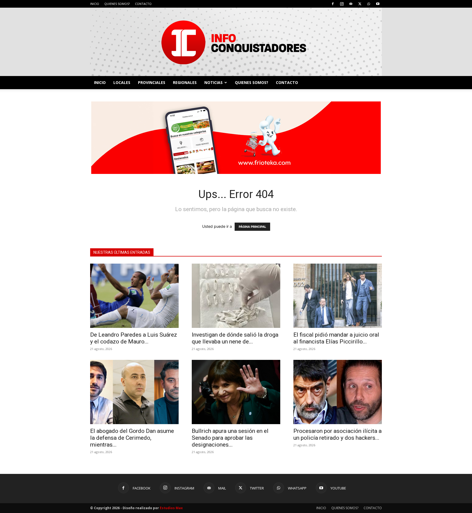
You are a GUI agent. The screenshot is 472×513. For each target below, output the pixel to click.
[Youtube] (378, 4)
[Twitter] (360, 4)
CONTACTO (143, 4)
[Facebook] (333, 4)
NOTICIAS (213, 82)
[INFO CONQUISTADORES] (236, 42)
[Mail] (351, 4)
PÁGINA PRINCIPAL (252, 227)
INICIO (94, 4)
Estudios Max (171, 508)
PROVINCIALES (151, 82)
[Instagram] (342, 4)
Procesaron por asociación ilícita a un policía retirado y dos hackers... (337, 434)
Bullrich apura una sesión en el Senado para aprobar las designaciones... (230, 438)
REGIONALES (185, 82)
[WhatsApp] (369, 4)
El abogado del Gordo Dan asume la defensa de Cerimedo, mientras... (132, 438)
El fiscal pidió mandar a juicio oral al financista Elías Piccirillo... (336, 338)
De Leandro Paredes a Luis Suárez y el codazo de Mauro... (133, 338)
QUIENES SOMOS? (117, 4)
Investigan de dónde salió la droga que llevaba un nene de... (235, 338)
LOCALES (121, 82)
